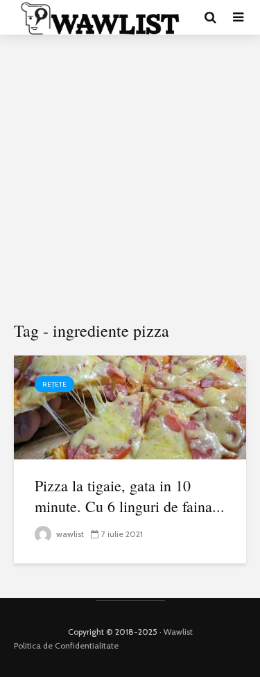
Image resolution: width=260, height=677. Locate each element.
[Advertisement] (130, 178)
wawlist (69, 534)
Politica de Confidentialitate (66, 645)
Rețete (54, 384)
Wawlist (178, 631)
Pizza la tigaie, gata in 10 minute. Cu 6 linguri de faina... (130, 495)
